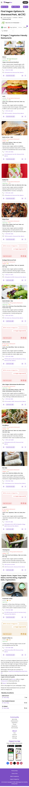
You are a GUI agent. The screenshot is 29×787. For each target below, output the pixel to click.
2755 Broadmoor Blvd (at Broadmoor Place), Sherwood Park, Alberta (15, 359)
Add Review (9, 280)
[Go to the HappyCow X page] (14, 763)
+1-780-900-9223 (8, 234)
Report (4, 683)
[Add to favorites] (25, 75)
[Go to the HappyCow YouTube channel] (11, 763)
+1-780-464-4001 (8, 193)
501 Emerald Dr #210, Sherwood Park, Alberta (15, 401)
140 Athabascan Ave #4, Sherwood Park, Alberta (14, 155)
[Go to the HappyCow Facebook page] (7, 763)
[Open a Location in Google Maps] (3, 75)
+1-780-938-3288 (8, 647)
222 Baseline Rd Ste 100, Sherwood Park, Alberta (13, 443)
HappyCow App (14, 741)
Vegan (5, 27)
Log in (25, 2)
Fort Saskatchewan (8, 701)
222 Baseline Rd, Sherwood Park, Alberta (14, 72)
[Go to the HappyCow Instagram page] (21, 763)
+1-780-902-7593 (8, 481)
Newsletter (14, 726)
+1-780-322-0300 (8, 399)
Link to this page (5, 685)
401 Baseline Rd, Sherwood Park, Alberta (13, 195)
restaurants (4, 681)
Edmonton (5, 696)
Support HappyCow (14, 779)
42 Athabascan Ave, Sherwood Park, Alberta (15, 483)
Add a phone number (9, 564)
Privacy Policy (14, 770)
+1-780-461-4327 (8, 111)
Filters (25, 27)
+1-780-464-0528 (8, 356)
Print (26, 7)
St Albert (5, 706)
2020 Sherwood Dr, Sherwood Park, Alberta (14, 567)
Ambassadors (14, 721)
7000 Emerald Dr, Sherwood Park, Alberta (14, 236)
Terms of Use (14, 773)
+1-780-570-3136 (8, 522)
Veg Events (14, 722)
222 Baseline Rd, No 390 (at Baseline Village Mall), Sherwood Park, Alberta (14, 525)
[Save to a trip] (22, 75)
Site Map (14, 738)
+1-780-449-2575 (8, 315)
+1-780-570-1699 (8, 70)
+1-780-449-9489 (9, 440)
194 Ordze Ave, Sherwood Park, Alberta (13, 318)
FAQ (14, 733)
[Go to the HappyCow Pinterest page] (18, 763)
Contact (14, 734)
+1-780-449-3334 (8, 152)
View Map (6, 697)
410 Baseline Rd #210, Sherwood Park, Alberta (15, 277)
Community (14, 717)
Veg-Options (13, 27)
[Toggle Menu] (1, 2)
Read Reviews (9, 75)
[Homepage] (7, 2)
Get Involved (14, 727)
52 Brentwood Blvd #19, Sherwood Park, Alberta (13, 650)
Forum (14, 724)
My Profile (14, 719)
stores (13, 679)
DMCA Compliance (14, 776)
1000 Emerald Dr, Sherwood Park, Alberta (14, 113)
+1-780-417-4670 (8, 274)
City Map (5, 7)
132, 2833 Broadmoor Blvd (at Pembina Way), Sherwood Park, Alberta (15, 613)
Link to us (14, 736)
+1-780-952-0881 (8, 610)
